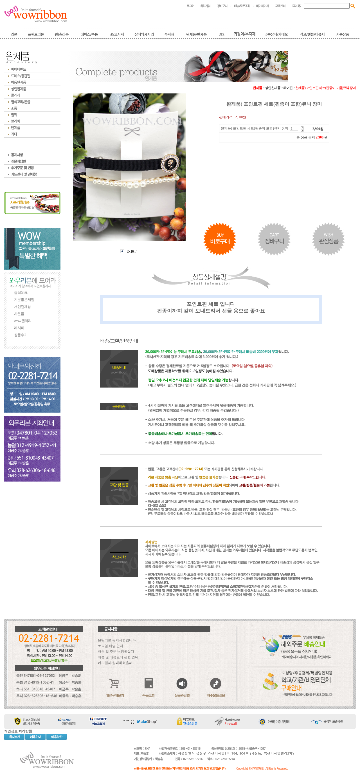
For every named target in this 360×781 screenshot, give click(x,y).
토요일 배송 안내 (110, 646)
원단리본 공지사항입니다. (117, 640)
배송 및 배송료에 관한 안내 (118, 657)
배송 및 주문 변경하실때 (116, 652)
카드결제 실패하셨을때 (115, 663)
